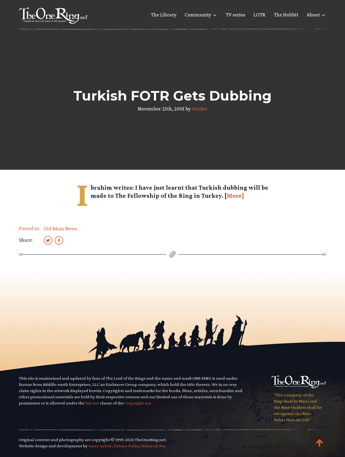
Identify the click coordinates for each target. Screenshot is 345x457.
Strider (199, 109)
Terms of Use (153, 445)
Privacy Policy (126, 445)
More (234, 195)
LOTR (259, 15)
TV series (235, 15)
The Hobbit (286, 15)
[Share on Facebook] (59, 240)
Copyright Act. (138, 403)
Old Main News (60, 228)
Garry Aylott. (100, 445)
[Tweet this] (48, 240)
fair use (92, 403)
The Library (164, 15)
